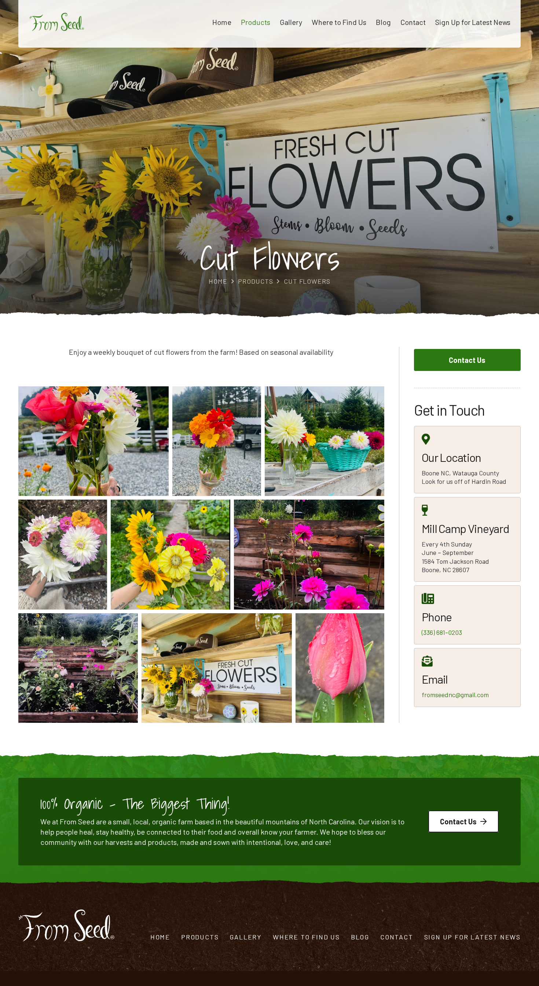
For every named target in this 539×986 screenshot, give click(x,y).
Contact (396, 937)
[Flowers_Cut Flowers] (78, 668)
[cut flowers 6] (324, 441)
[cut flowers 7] (170, 554)
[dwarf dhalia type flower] (309, 554)
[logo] (56, 22)
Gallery (246, 937)
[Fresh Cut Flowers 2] (217, 668)
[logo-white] (66, 925)
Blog (360, 937)
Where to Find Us (306, 937)
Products (200, 937)
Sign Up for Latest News (472, 937)
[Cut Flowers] (62, 554)
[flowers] (340, 668)
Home (160, 937)
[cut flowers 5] (216, 441)
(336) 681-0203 (442, 632)
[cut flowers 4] (93, 441)
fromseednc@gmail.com (455, 695)
